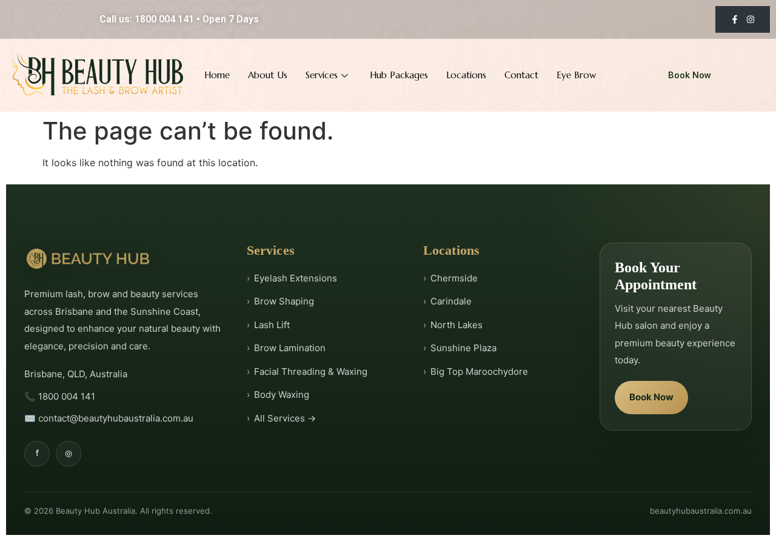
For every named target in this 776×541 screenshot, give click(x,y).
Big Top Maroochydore (479, 371)
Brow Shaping (284, 301)
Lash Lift (272, 325)
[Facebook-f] (735, 19)
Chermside (454, 278)
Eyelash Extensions (295, 278)
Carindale (451, 301)
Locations (466, 75)
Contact (521, 75)
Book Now (651, 397)
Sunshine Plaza (463, 348)
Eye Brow (576, 75)
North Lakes (456, 325)
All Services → (285, 418)
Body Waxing (281, 394)
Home (217, 75)
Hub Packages (399, 75)
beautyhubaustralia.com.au (701, 511)
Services (322, 75)
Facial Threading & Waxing (310, 371)
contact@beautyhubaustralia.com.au (115, 418)
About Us (267, 75)
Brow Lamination (290, 348)
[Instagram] (750, 19)
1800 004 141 (66, 396)
